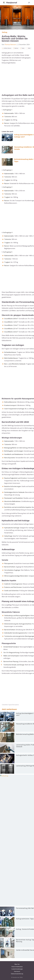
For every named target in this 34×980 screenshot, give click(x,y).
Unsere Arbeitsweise (17, 966)
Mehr (29, 48)
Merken (16, 48)
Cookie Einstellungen (17, 969)
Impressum (17, 971)
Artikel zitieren (7, 48)
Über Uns (17, 964)
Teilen (22, 48)
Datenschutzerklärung (17, 973)
